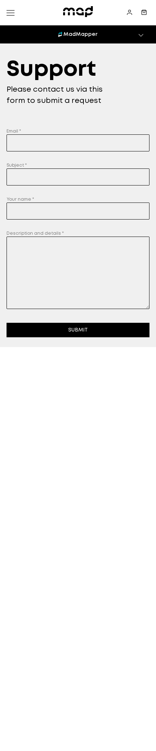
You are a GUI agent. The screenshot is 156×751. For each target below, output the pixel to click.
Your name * (20, 199)
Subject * (17, 165)
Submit (78, 330)
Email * (14, 131)
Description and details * (35, 233)
